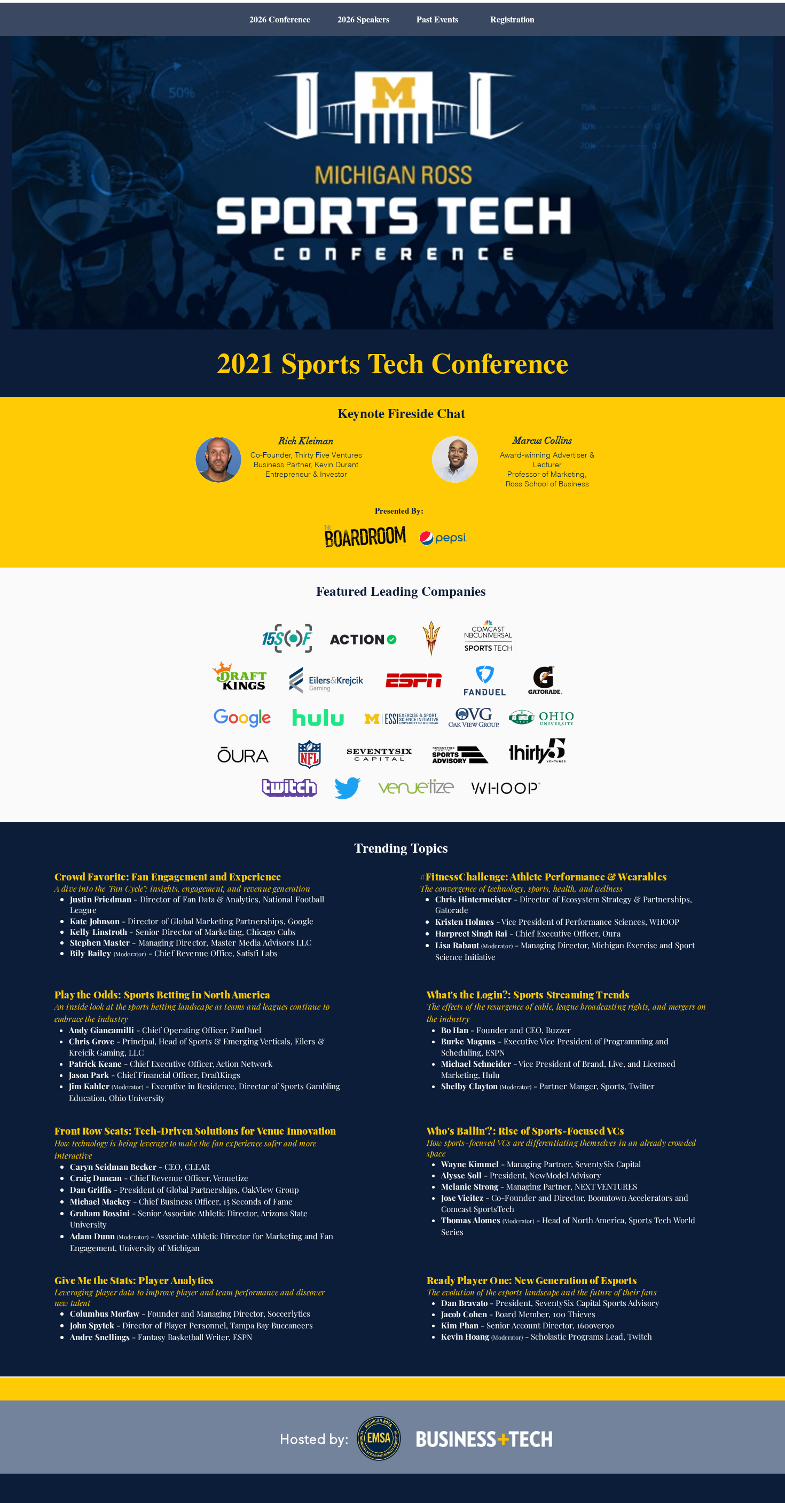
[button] (437, 19)
